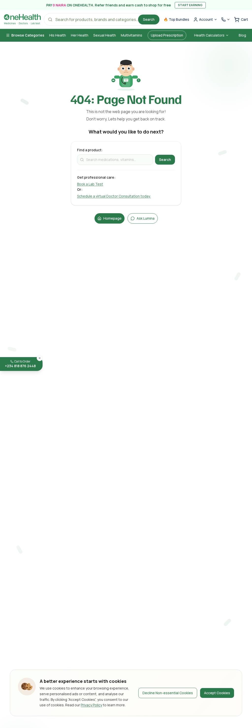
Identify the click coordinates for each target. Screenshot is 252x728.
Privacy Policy (91, 705)
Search (149, 19)
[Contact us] (225, 19)
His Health (57, 35)
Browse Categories (27, 35)
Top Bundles (176, 19)
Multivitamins (131, 35)
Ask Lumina (146, 218)
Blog (242, 35)
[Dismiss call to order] (40, 358)
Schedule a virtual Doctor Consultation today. (114, 196)
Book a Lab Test (90, 184)
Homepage (112, 218)
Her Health (79, 35)
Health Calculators (209, 35)
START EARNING (190, 5)
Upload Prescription (167, 35)
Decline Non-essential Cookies (167, 692)
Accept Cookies (217, 692)
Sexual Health (104, 35)
